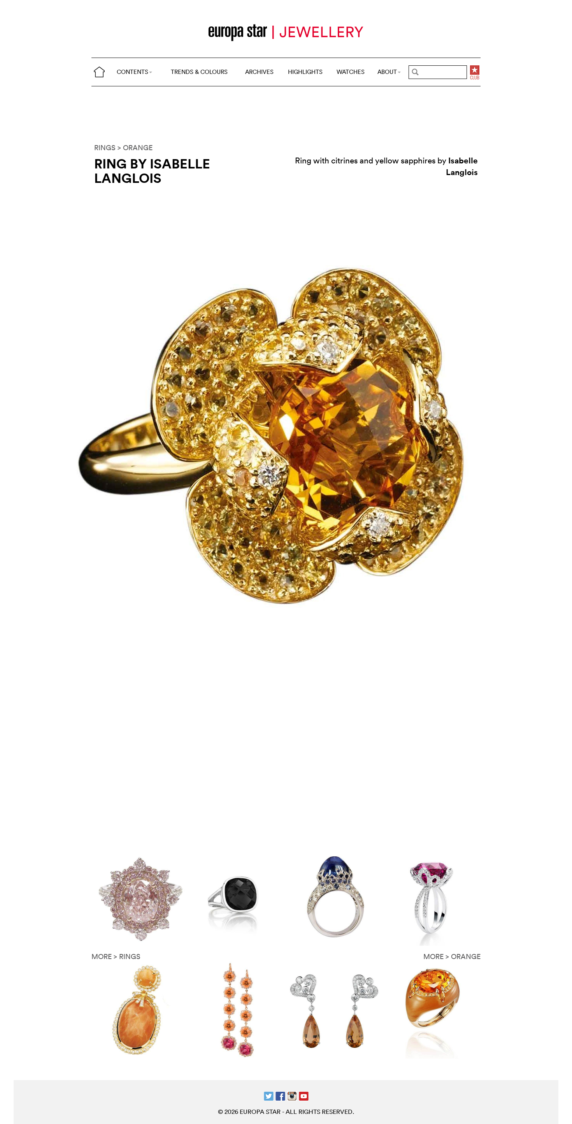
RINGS (105, 147)
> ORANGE (135, 147)
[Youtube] (304, 1095)
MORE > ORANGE (452, 956)
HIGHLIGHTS (305, 71)
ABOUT (387, 71)
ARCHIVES (259, 71)
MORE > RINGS (115, 956)
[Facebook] (280, 1095)
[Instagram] (292, 1095)
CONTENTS (132, 71)
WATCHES (351, 71)
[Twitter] (269, 1095)
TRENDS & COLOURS (199, 71)
